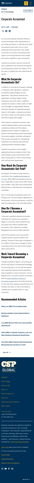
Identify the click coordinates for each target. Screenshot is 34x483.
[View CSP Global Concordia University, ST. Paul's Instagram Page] (2, 468)
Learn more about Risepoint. (20, 442)
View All (5, 352)
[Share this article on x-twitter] (3, 31)
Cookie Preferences (7, 459)
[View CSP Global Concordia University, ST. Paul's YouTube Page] (6, 468)
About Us (4, 389)
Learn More (28, 11)
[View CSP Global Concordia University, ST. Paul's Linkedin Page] (12, 468)
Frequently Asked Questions (10, 402)
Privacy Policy (5, 455)
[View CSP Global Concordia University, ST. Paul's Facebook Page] (9, 468)
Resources (4, 398)
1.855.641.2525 (6, 411)
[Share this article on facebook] (6, 31)
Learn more (4, 447)
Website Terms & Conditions (10, 463)
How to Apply (5, 381)
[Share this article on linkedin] (10, 31)
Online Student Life (7, 394)
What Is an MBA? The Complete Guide (13, 306)
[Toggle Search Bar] (26, 3)
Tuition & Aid (5, 385)
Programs (4, 377)
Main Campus (5, 406)
